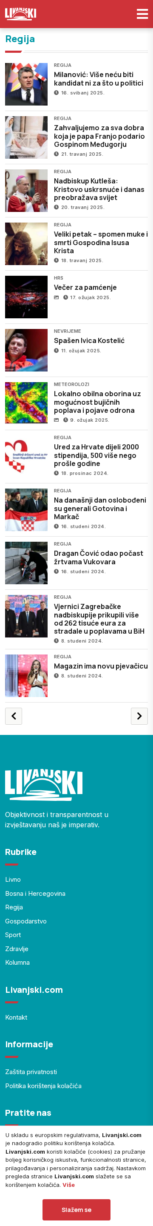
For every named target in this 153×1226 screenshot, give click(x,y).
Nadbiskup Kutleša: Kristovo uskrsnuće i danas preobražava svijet (99, 189)
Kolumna (17, 962)
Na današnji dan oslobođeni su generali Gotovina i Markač (100, 508)
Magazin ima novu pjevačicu (101, 666)
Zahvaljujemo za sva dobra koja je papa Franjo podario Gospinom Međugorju (99, 136)
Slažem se (76, 1210)
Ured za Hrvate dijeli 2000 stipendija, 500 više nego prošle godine (96, 455)
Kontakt (16, 1017)
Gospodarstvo (26, 921)
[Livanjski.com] (20, 14)
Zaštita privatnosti (31, 1072)
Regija (14, 907)
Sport (13, 935)
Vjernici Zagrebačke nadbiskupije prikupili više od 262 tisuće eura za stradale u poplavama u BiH (99, 619)
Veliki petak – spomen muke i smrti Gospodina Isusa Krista (101, 242)
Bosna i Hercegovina (35, 893)
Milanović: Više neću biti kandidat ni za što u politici (98, 78)
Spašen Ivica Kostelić (89, 340)
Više (68, 1184)
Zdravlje (16, 949)
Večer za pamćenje (85, 287)
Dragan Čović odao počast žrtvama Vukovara (98, 557)
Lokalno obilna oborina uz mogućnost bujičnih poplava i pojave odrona (97, 401)
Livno (13, 879)
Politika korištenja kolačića (43, 1086)
